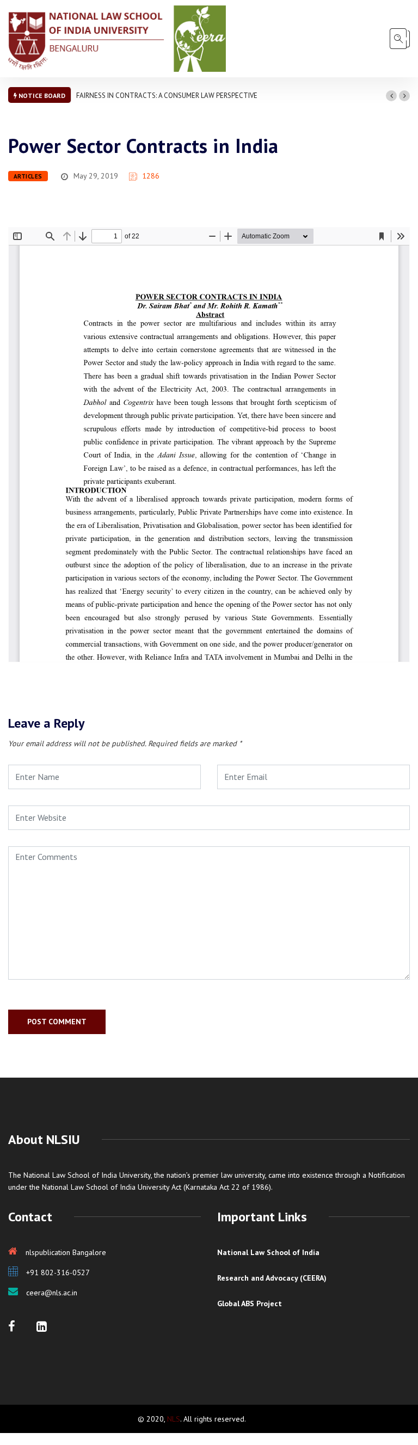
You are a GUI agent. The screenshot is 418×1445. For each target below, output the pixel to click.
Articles (28, 176)
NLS (173, 1419)
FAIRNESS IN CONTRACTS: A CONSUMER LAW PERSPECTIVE (166, 95)
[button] (391, 95)
